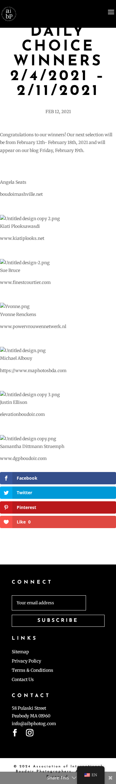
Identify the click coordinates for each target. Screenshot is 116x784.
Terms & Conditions (32, 670)
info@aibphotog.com (34, 723)
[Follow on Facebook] (15, 734)
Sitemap (20, 652)
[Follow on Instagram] (30, 734)
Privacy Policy (26, 661)
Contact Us (23, 679)
